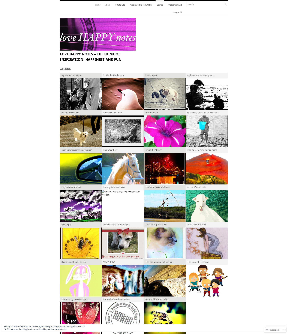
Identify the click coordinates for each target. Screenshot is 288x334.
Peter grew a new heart (114, 187)
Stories (160, 5)
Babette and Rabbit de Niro (74, 262)
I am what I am (110, 150)
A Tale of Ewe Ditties (196, 187)
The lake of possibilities (156, 224)
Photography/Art (175, 5)
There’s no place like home (157, 187)
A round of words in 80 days (116, 299)
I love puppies (151, 75)
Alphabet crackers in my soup (200, 75)
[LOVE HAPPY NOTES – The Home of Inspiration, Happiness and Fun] (98, 50)
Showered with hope (112, 112)
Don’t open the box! (196, 224)
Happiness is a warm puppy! (116, 224)
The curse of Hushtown (198, 262)
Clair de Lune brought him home (202, 150)
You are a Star (151, 112)
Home (97, 5)
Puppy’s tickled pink (70, 112)
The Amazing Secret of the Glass (76, 299)
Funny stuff (177, 12)
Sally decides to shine (71, 187)
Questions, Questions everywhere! (203, 112)
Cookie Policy (60, 329)
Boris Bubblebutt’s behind (157, 299)
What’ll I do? (109, 262)
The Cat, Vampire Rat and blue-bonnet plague (159, 262)
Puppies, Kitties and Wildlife (141, 5)
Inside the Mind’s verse (113, 75)
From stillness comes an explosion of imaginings (76, 150)
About (107, 5)
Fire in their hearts (153, 150)
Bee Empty (66, 224)
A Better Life (120, 5)
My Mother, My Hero (71, 75)
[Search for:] (207, 4)
